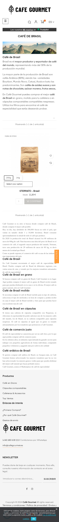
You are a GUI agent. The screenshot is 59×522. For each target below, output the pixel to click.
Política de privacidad (36, 505)
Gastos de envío (10, 420)
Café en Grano (10, 383)
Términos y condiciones (14, 505)
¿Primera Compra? (12, 410)
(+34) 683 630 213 (11, 440)
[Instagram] (32, 489)
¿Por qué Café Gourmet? (14, 415)
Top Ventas (8, 399)
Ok (34, 519)
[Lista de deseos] (51, 156)
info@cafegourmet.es (13, 445)
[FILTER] (56, 261)
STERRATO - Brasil (29, 191)
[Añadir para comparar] (51, 163)
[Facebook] (27, 489)
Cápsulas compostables (14, 388)
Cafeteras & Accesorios (14, 393)
